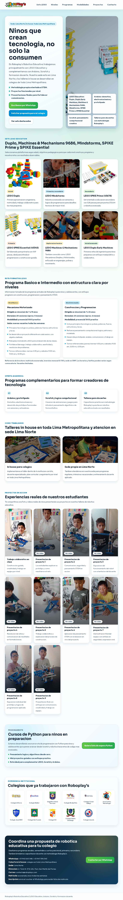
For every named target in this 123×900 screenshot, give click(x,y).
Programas (67, 4)
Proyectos (98, 4)
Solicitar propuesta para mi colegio (28, 113)
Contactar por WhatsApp (100, 860)
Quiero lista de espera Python (98, 745)
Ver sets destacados (21, 121)
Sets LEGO (42, 4)
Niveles (54, 4)
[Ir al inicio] (15, 4)
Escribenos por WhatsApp (23, 105)
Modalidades (83, 4)
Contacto (111, 4)
